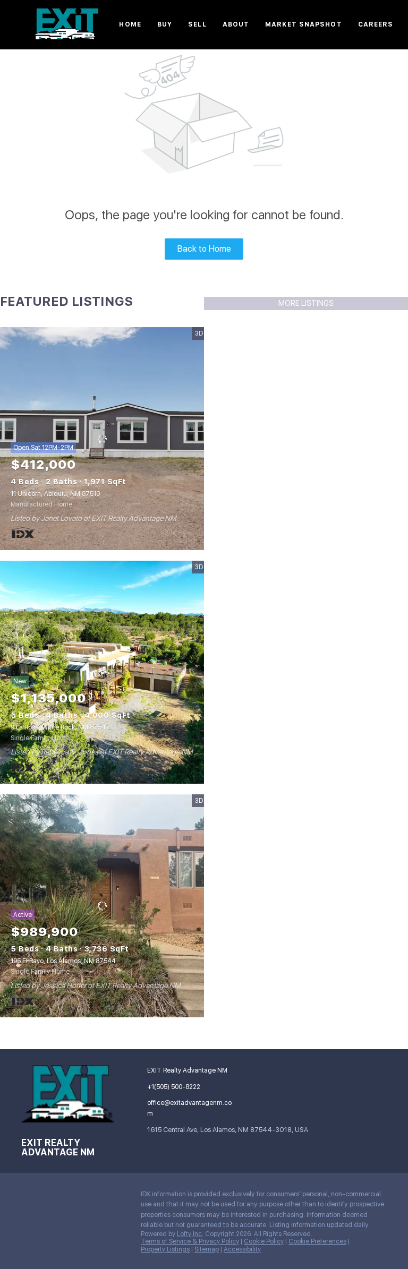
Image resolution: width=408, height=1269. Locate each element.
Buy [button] (164, 24)
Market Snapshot (303, 24)
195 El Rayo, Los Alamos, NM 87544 (63, 961)
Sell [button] (197, 24)
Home (130, 24)
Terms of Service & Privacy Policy (190, 1241)
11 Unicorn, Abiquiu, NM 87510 (55, 494)
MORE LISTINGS (306, 303)
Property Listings (165, 1249)
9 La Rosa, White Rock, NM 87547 (60, 727)
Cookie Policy (264, 1241)
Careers (376, 24)
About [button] (236, 24)
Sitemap (206, 1249)
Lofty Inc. (190, 1234)
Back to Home (204, 249)
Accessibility (242, 1249)
